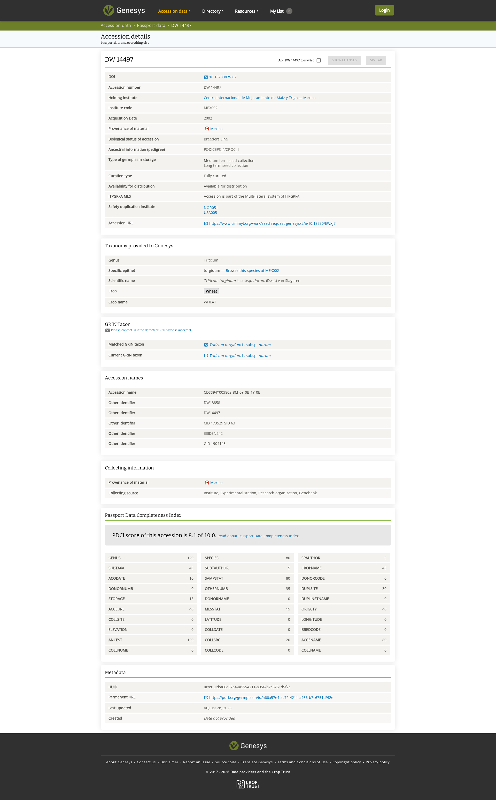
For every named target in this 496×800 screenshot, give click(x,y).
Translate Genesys (257, 762)
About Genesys (119, 762)
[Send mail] (107, 330)
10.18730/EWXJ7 (223, 76)
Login (384, 10)
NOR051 (211, 207)
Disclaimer (169, 762)
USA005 (210, 212)
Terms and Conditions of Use (302, 762)
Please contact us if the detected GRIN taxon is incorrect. (151, 330)
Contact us (146, 762)
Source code (225, 762)
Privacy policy (378, 762)
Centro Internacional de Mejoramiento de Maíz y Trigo (251, 97)
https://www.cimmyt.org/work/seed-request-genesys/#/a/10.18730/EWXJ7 (272, 223)
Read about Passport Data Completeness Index (258, 535)
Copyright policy (346, 762)
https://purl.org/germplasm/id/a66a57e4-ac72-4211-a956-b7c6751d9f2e (271, 697)
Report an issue (196, 762)
